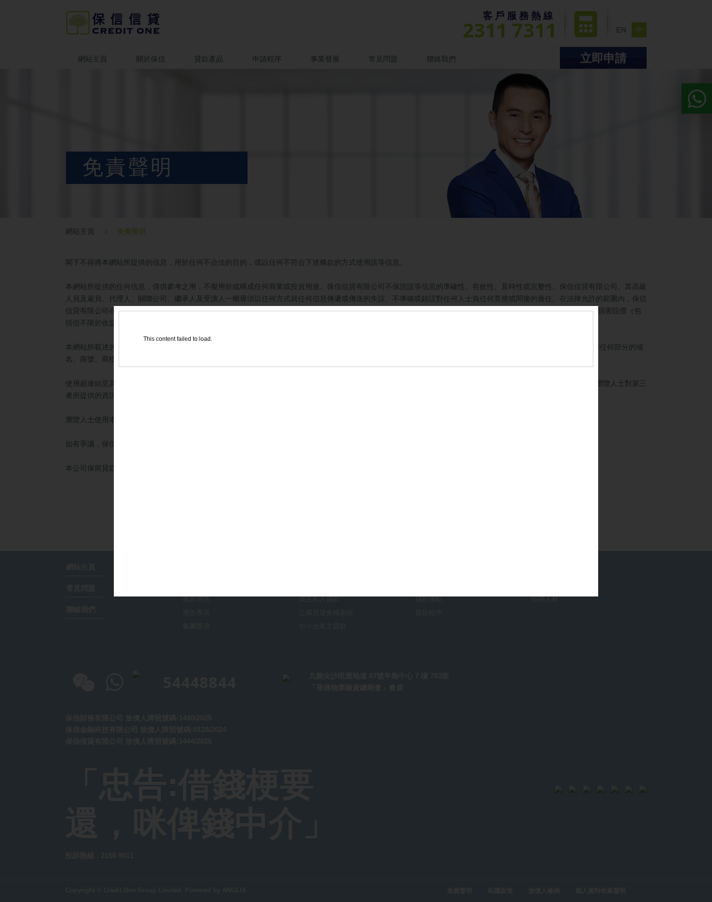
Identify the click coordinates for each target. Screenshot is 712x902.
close (586, 583)
